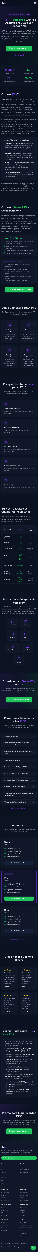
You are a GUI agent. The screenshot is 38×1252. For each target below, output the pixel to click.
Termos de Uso (24, 1222)
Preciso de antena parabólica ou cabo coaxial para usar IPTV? (16, 744)
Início (2, 1167)
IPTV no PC (4, 1207)
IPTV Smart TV (5, 1200)
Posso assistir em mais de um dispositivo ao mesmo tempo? (18, 794)
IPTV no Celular (24, 1172)
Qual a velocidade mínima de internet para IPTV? (18, 753)
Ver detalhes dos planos (18, 940)
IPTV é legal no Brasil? (11, 736)
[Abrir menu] (35, 3)
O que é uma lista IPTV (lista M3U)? (15, 767)
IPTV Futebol (4, 1225)
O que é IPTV (4, 1169)
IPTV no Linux (4, 1215)
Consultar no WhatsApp (19, 863)
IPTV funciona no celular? (12, 760)
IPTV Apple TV (24, 1200)
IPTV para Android (24, 1167)
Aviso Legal (23, 1233)
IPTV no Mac (4, 1210)
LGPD (21, 1230)
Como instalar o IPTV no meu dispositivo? (17, 780)
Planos (3, 1175)
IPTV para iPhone (24, 1169)
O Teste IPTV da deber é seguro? (15, 787)
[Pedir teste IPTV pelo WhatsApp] (33, 1248)
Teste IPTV (4, 1172)
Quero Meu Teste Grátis (20, 699)
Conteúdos (4, 1177)
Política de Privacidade (26, 1225)
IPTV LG (3, 1195)
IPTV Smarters (23, 1207)
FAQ (2, 1180)
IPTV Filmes (4, 1227)
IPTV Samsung (5, 1192)
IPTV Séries (4, 1230)
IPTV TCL (3, 1198)
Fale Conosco (9, 1158)
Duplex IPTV (23, 1215)
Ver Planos (18, 55)
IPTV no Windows (6, 1213)
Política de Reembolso (26, 1227)
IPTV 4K (3, 1222)
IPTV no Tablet (24, 1175)
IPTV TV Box (23, 1198)
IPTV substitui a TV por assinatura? (15, 802)
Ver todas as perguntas (18, 808)
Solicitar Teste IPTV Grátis (20, 289)
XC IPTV (22, 1213)
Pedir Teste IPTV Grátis (20, 48)
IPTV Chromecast (24, 1195)
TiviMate (22, 1210)
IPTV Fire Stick (24, 1192)
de (4, 3)
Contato (3, 1183)
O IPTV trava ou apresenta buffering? (16, 773)
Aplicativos (4, 1185)
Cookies (22, 1235)
